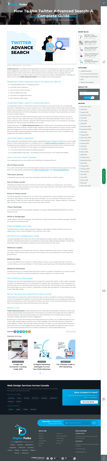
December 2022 (86, 106)
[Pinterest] (62, 458)
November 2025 (86, 185)
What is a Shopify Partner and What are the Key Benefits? (91, 49)
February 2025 (85, 169)
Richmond (35, 398)
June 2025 (84, 177)
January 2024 (85, 143)
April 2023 (84, 109)
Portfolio (41, 438)
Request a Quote (104, 176)
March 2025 (84, 180)
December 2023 (86, 115)
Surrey (19, 398)
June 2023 (84, 120)
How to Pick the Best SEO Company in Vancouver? (91, 54)
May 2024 (84, 154)
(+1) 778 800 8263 (80, 449)
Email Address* (83, 91)
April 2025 (84, 163)
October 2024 (85, 157)
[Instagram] (51, 458)
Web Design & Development (89, 76)
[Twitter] (57, 458)
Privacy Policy (60, 438)
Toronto (10, 409)
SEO (82, 79)
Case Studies (42, 440)
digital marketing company (54, 143)
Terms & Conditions (61, 436)
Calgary (18, 409)
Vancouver (11, 398)
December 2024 (86, 137)
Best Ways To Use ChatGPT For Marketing (90, 35)
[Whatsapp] (74, 458)
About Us (41, 433)
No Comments (27, 65)
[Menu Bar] (104, 3)
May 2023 (84, 123)
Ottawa (25, 409)
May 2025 (84, 183)
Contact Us (59, 433)
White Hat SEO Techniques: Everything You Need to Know (91, 61)
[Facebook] (48, 458)
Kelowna (10, 401)
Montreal (33, 409)
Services (41, 436)
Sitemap (58, 443)
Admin (10, 65)
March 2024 (84, 152)
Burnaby (26, 398)
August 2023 (84, 112)
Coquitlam (44, 398)
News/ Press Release (87, 82)
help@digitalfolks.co (80, 452)
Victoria (18, 401)
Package (41, 443)
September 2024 (86, 160)
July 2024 (84, 146)
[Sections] (104, 458)
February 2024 (85, 140)
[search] (94, 423)
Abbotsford (53, 398)
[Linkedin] (68, 458)
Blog (38, 20)
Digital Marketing (86, 71)
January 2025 (85, 171)
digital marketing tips (41, 170)
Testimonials (59, 440)
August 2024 (85, 135)
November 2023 (86, 126)
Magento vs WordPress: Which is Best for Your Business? (90, 43)
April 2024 (84, 132)
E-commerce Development (89, 74)
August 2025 (84, 166)
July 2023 (84, 118)
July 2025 (84, 174)
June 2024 (84, 149)
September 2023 (86, 129)
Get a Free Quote (88, 402)
